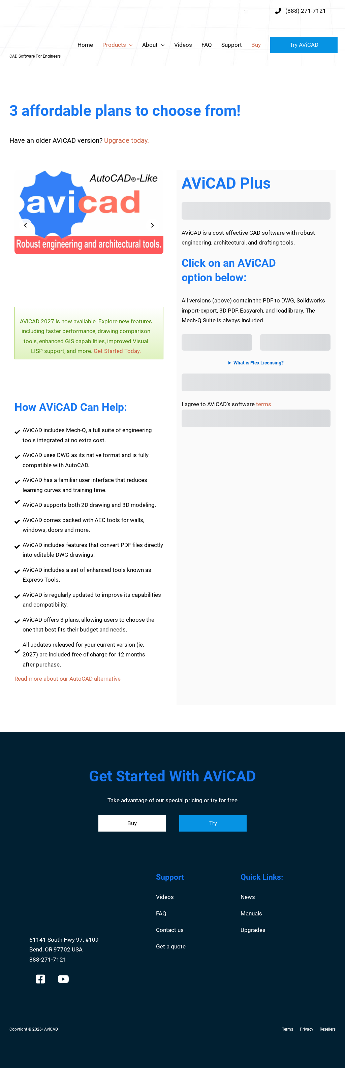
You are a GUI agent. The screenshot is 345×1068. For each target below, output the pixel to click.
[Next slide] (152, 225)
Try (213, 823)
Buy (256, 44)
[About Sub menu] (163, 45)
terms (263, 404)
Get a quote (171, 946)
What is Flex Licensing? (258, 362)
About (150, 44)
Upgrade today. (126, 140)
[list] (88, 225)
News (248, 897)
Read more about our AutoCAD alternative (67, 678)
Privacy (306, 1029)
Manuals (251, 913)
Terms (287, 1029)
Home (85, 44)
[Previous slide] (25, 225)
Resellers (328, 1029)
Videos (183, 44)
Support (231, 44)
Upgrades (253, 930)
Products (114, 44)
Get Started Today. (117, 351)
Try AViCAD (304, 44)
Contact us (170, 930)
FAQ (206, 44)
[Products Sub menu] (131, 45)
